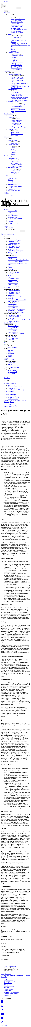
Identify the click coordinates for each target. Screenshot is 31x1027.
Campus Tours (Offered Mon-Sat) (20, 86)
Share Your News (16, 163)
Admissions (7, 71)
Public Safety (7, 990)
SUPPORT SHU (8, 195)
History (10, 187)
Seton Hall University (10, 405)
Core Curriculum (15, 63)
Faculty (13, 58)
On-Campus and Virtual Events (19, 83)
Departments (14, 60)
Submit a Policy (12, 385)
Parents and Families (9, 981)
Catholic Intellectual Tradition (19, 128)
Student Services (12, 184)
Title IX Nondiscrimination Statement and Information (15, 975)
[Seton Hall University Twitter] (2, 1006)
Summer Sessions (16, 31)
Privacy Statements (6, 974)
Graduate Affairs (15, 92)
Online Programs (15, 23)
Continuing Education (17, 22)
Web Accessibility (9, 986)
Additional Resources (13, 52)
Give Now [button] (7, 378)
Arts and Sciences (16, 37)
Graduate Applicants (16, 106)
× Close (3, 6)
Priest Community (16, 123)
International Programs (17, 32)
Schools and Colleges (13, 34)
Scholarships (14, 81)
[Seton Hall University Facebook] (2, 1002)
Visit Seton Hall (12, 189)
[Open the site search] (1, 3)
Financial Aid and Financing (18, 98)
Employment (7, 995)
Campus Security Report (10, 993)
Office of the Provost (16, 69)
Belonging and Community (15, 186)
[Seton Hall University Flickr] (2, 1018)
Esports (13, 154)
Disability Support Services (11, 992)
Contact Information (16, 95)
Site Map (6, 987)
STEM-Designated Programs (19, 29)
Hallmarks (10, 180)
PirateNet (6, 193)
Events (6, 192)
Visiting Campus (8, 989)
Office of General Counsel (15, 386)
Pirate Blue (14, 151)
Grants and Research (16, 68)
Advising (13, 57)
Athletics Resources (13, 144)
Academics (7, 12)
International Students (13, 101)
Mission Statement (13, 183)
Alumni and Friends (13, 158)
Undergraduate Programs (18, 19)
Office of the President (14, 190)
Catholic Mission (8, 114)
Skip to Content (5, 1)
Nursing (13, 49)
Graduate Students (13, 89)
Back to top (4, 1025)
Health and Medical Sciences (19, 43)
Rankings (10, 181)
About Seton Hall (12, 178)
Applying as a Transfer (17, 80)
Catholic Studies (15, 124)
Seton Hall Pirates (12, 140)
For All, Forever (15, 170)
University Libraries (16, 65)
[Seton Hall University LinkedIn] (2, 1010)
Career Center (8, 983)
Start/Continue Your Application (19, 97)
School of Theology (16, 126)
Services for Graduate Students (19, 100)
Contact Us (4, 977)
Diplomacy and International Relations (18, 260)
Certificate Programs (16, 26)
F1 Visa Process (15, 108)
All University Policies (10, 383)
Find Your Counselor (16, 88)
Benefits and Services (17, 164)
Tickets (13, 149)
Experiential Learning (17, 55)
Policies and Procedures (10, 406)
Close (6, 11)
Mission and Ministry (17, 120)
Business (13, 39)
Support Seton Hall (13, 167)
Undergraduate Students (14, 74)
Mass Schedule (15, 132)
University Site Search (10, 229)
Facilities (13, 152)
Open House (14, 85)
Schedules (14, 147)
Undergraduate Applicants (18, 104)
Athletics (6, 137)
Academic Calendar (16, 66)
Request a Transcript (16, 166)
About (6, 175)
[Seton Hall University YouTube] (3, 1014)
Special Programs (15, 28)
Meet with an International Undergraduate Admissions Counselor (18, 111)
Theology (13, 51)
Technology (7, 984)
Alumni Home (15, 161)
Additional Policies (13, 388)
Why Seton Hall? (15, 172)
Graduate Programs (16, 20)
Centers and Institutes (17, 62)
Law (12, 48)
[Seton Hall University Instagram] (2, 1022)
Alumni (6, 155)
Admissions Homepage (17, 77)
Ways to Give (14, 174)
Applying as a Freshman (17, 78)
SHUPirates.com (15, 143)
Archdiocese (14, 135)
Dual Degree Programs (17, 25)
